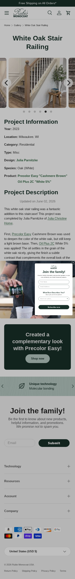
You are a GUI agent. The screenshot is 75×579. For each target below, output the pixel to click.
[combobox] (53, 298)
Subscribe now (54, 307)
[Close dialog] (73, 262)
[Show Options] (67, 298)
